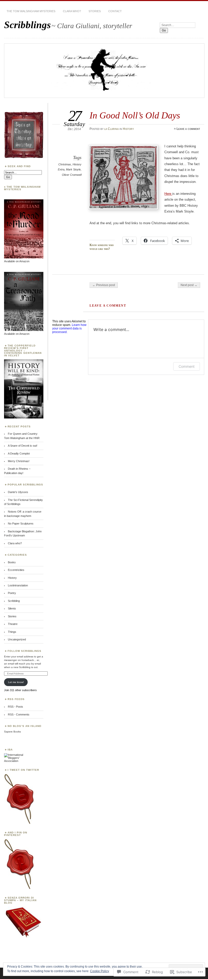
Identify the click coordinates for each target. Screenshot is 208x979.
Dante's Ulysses (18, 492)
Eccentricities (16, 569)
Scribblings (27, 24)
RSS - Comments (18, 714)
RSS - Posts (15, 706)
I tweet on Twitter (23, 769)
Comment (187, 366)
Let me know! (16, 682)
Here (168, 194)
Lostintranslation (18, 585)
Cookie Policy (99, 971)
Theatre (13, 623)
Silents (12, 608)
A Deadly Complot (19, 453)
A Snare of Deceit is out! (22, 445)
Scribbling (14, 600)
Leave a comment (188, 129)
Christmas (64, 164)
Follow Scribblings (24, 651)
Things (12, 631)
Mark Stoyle (73, 169)
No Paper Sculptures (20, 523)
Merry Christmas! (18, 461)
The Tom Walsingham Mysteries (31, 11)
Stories (95, 11)
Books (12, 562)
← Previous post (103, 285)
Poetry (12, 593)
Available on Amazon (16, 261)
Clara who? (72, 11)
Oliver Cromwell (71, 174)
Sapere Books (12, 731)
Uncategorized (17, 639)
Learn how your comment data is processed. (69, 328)
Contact (115, 11)
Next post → (189, 285)
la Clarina (111, 129)
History (128, 129)
